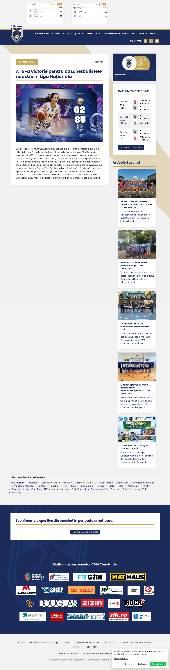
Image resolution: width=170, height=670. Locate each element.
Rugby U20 (42, 489)
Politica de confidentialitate (97, 653)
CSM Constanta (103, 482)
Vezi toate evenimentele (85, 532)
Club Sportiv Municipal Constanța (38, 642)
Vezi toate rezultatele (131, 147)
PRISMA (147, 486)
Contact (135, 40)
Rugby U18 (27, 489)
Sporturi (92, 33)
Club (66, 33)
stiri (85, 489)
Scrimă (75, 489)
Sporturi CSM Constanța (137, 642)
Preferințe (142, 664)
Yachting (16, 492)
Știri (77, 33)
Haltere (42, 486)
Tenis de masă (98, 489)
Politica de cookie (67, 653)
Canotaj (66, 482)
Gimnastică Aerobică (143, 482)
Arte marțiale (17, 482)
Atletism (33, 482)
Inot (64, 486)
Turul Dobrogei (130, 489)
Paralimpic (133, 486)
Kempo (101, 486)
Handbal (31, 4)
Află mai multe (121, 658)
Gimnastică (121, 482)
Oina (121, 486)
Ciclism (78, 482)
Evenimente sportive (116, 33)
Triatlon (114, 489)
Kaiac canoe (86, 486)
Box (56, 482)
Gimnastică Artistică (23, 486)
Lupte (111, 486)
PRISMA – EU (42, 33)
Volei (144, 489)
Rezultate (138, 33)
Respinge (129, 664)
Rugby (15, 489)
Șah (54, 489)
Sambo (64, 489)
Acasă (56, 33)
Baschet (98, 61)
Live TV (154, 33)
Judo (73, 486)
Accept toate (158, 664)
